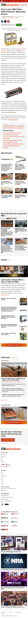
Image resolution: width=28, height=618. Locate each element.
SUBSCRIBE (7, 440)
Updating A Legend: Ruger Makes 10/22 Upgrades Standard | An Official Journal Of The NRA (13, 395)
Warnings (2, 614)
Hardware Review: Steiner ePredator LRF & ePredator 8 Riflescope (8, 317)
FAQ (2, 458)
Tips (2, 482)
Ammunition (22, 128)
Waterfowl (13, 128)
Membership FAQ (4, 499)
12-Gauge (16, 127)
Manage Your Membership (6, 501)
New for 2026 (7, 295)
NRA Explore (3, 490)
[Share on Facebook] (2, 21)
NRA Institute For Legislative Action (8, 488)
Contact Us (3, 456)
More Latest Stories (17, 345)
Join (10, 1)
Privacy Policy (3, 612)
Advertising (3, 454)
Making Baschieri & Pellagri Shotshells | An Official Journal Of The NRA (21, 230)
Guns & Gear (12, 17)
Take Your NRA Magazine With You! (11, 552)
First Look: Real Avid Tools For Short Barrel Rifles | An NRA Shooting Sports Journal (14, 384)
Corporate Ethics (18, 612)
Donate (17, 1)
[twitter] (5, 21)
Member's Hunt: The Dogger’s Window (8, 299)
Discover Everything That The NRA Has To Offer (12, 588)
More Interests (14, 357)
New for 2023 (7, 17)
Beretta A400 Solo (6, 381)
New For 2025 (5, 360)
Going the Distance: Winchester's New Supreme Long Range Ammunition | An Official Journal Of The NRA (7, 249)
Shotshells (8, 128)
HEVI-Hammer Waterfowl (8, 127)
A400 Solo (12, 381)
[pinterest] (8, 21)
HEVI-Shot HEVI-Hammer (8, 125)
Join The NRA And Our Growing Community (13, 570)
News (2, 17)
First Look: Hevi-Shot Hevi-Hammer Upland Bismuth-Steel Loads (12, 134)
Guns (2, 478)
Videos (2, 483)
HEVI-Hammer (21, 125)
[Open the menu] (25, 4)
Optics (2, 480)
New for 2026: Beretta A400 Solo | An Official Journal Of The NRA (13, 379)
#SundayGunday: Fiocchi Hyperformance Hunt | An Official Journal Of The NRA (21, 248)
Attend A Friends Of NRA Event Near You (12, 607)
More (9, 260)
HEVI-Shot (16, 125)
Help (2, 460)
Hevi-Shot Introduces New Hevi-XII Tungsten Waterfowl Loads (12, 141)
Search (2, 462)
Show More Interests (17, 422)
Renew (13, 1)
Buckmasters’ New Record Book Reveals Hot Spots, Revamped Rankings (9, 326)
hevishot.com (13, 120)
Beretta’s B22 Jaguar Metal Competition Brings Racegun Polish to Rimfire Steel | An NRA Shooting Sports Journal (13, 390)
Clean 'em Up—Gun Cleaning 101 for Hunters (8, 333)
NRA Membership (4, 495)
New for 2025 (4, 400)
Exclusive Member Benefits (6, 497)
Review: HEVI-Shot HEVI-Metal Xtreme (13, 144)
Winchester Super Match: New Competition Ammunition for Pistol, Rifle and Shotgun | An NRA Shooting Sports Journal (7, 232)
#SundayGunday (5, 405)
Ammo (17, 17)
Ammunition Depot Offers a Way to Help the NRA (12, 280)
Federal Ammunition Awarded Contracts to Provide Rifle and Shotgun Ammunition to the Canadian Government (9, 309)
